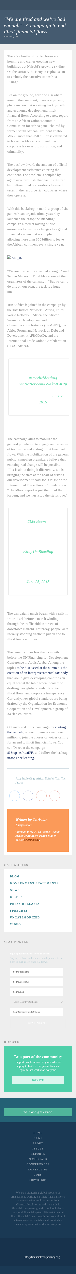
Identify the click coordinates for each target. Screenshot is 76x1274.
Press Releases (25, 903)
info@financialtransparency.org (42, 1257)
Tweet (14, 796)
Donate (38, 1080)
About (38, 1143)
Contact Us (38, 1169)
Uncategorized (25, 917)
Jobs (38, 1174)
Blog (15, 876)
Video (15, 924)
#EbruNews (37, 521)
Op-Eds (16, 897)
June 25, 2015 (38, 581)
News (15, 890)
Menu (66, 5)
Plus (41, 796)
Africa (39, 778)
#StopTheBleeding (38, 551)
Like (28, 796)
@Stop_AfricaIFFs (20, 753)
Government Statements (34, 883)
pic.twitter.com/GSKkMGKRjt (43, 384)
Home (38, 1133)
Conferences (38, 1164)
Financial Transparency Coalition (14, 4)
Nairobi (49, 778)
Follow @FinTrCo (38, 1112)
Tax (57, 778)
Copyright (38, 1180)
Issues (38, 1148)
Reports (38, 1154)
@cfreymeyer (31, 839)
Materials (38, 1159)
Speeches (19, 910)
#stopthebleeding (43, 378)
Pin (54, 796)
